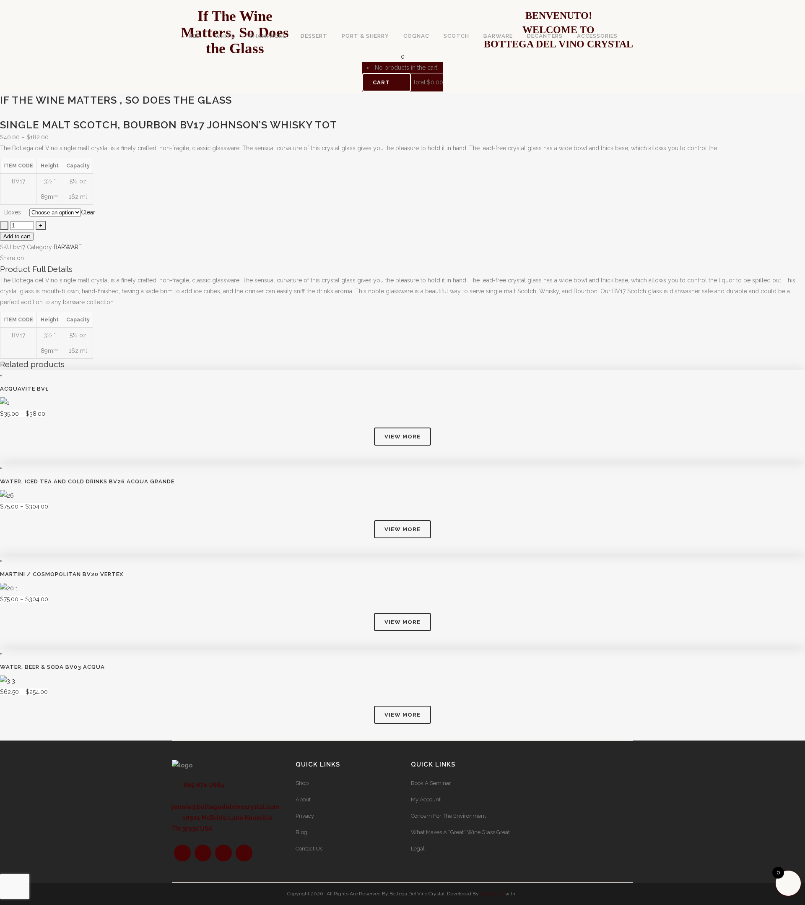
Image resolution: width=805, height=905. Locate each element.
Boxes (12, 212)
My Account (426, 799)
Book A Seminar (431, 783)
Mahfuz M (492, 894)
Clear (88, 212)
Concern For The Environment (448, 816)
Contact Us (309, 848)
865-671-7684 (203, 785)
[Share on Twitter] (38, 258)
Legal (418, 848)
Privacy (305, 816)
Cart (382, 82)
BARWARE (68, 247)
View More (402, 436)
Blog (301, 832)
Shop (302, 783)
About (303, 799)
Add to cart (16, 236)
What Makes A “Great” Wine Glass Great (460, 832)
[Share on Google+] (46, 258)
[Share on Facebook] (29, 258)
